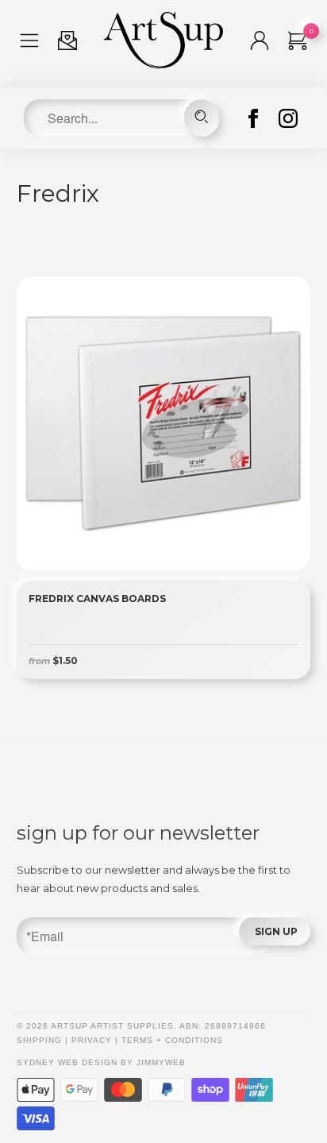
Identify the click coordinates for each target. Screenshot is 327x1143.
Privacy (91, 1040)
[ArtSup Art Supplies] (163, 65)
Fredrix (58, 193)
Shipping (39, 1040)
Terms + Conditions (172, 1040)
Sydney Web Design (67, 1062)
